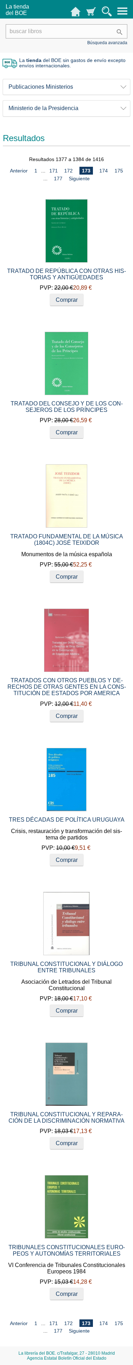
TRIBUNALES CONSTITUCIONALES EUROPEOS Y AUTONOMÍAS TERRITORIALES (67, 1250)
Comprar (67, 300)
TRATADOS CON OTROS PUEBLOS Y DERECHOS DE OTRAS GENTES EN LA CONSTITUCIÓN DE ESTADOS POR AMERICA (66, 686)
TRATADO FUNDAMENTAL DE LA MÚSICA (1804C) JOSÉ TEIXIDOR (66, 539)
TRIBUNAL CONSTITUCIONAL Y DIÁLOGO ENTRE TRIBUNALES (66, 967)
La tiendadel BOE (17, 10)
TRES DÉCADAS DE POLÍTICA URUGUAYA (66, 820)
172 (68, 171)
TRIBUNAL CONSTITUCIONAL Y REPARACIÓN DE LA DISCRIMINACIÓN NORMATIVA (66, 1117)
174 (103, 171)
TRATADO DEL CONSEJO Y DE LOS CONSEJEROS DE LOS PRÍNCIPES (67, 406)
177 (58, 178)
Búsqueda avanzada (107, 42)
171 (53, 171)
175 (119, 171)
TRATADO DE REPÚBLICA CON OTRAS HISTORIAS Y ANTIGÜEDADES (66, 274)
